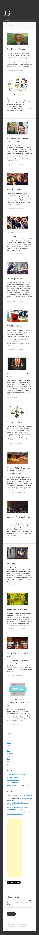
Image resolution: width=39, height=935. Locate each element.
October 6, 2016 (11, 349)
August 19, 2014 (11, 584)
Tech (8, 761)
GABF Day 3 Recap (14, 189)
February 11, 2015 (11, 539)
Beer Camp (11, 563)
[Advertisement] (14, 848)
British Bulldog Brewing (13, 782)
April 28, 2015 (10, 443)
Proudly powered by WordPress (15, 924)
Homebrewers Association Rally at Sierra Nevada (19, 139)
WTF (8, 764)
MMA (8, 756)
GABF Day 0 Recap (14, 326)
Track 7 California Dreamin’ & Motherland (18, 785)
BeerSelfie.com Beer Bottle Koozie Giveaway (18, 813)
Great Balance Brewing (16, 422)
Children (9, 743)
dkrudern (9, 807)
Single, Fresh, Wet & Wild (17, 609)
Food (23, 492)
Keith (8, 803)
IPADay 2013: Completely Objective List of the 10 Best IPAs (18, 702)
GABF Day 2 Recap (14, 232)
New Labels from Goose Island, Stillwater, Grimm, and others (18, 804)
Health (8, 751)
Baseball (9, 737)
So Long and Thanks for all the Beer (17, 774)
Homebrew (24, 164)
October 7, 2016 (11, 301)
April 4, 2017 (10, 164)
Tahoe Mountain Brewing (13, 780)
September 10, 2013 (12, 628)
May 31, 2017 (10, 114)
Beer (17, 70)
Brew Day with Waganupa (17, 49)
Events (21, 70)
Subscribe (11, 914)
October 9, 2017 (11, 70)
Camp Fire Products (12, 777)
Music (8, 759)
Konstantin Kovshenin (20, 926)
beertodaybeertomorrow (13, 812)
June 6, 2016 (10, 397)
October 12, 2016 (11, 254)
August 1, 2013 (10, 675)
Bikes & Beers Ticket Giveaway (19, 94)
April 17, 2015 (10, 492)
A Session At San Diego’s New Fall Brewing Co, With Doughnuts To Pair (18, 471)
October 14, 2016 (11, 208)
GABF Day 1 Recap (14, 278)
